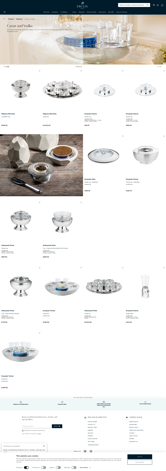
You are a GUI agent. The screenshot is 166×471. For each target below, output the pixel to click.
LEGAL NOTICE (133, 436)
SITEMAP (131, 438)
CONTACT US (91, 424)
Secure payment (62, 404)
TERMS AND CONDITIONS (136, 430)
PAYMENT (90, 436)
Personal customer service (20, 404)
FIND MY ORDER (92, 421)
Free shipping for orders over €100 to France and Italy (104, 405)
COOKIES (131, 433)
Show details (84, 467)
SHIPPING (90, 430)
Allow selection (139, 462)
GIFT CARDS (91, 441)
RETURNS (90, 433)
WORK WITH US (133, 441)
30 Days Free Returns (145, 404)
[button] (55, 12)
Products (11, 19)
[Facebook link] (91, 451)
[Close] (44, 446)
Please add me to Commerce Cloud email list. (34, 430)
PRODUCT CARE (92, 427)
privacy (39, 433)
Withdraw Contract (93, 444)
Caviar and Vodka (30, 19)
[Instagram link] (85, 451)
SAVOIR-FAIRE (133, 424)
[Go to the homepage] (82, 5)
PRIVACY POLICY (133, 427)
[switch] (43, 467)
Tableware (19, 19)
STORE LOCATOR (92, 438)
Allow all (139, 456)
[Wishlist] (39, 71)
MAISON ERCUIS (133, 421)
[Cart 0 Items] (162, 5)
